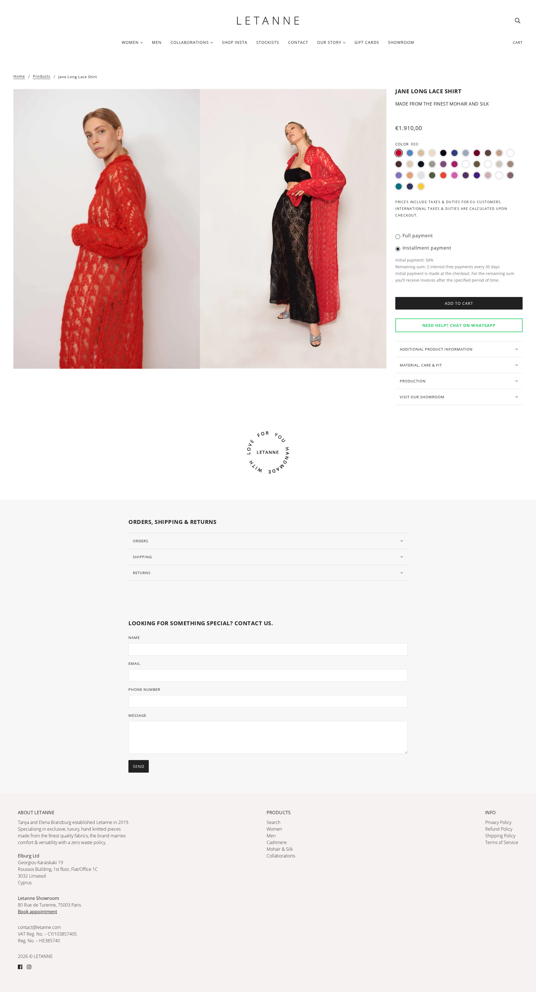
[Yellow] (421, 186)
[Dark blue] (421, 164)
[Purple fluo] (476, 175)
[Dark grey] (432, 164)
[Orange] (443, 175)
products (41, 77)
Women (274, 829)
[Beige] (421, 153)
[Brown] (488, 153)
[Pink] (454, 175)
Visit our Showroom (422, 396)
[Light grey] (499, 164)
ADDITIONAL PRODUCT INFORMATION (436, 349)
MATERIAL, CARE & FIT (421, 365)
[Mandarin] (409, 175)
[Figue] (443, 164)
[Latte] (488, 164)
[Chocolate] (398, 164)
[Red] (398, 153)
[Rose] (488, 175)
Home (19, 77)
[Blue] (454, 153)
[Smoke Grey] (499, 175)
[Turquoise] (398, 186)
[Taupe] (510, 175)
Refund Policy (498, 829)
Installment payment (427, 248)
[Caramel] (510, 153)
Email (134, 663)
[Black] (443, 153)
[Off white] (421, 175)
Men (271, 836)
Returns (141, 572)
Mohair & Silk (280, 849)
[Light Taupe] (510, 164)
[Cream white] (409, 164)
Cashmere (277, 842)
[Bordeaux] (476, 153)
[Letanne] (268, 20)
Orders (140, 540)
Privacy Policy (498, 822)
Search (273, 822)
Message (137, 715)
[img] (518, 20)
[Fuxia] (454, 164)
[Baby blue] (409, 153)
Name (134, 637)
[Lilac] (398, 175)
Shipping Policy (500, 836)
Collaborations (281, 856)
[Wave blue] (409, 186)
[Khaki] (476, 164)
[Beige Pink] (432, 153)
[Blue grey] (465, 153)
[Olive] (432, 175)
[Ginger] (465, 164)
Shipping (142, 556)
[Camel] (499, 153)
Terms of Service (501, 842)
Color (402, 144)
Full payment (418, 236)
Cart (518, 42)
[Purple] (465, 175)
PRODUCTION (413, 381)
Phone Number (144, 689)
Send (138, 766)
